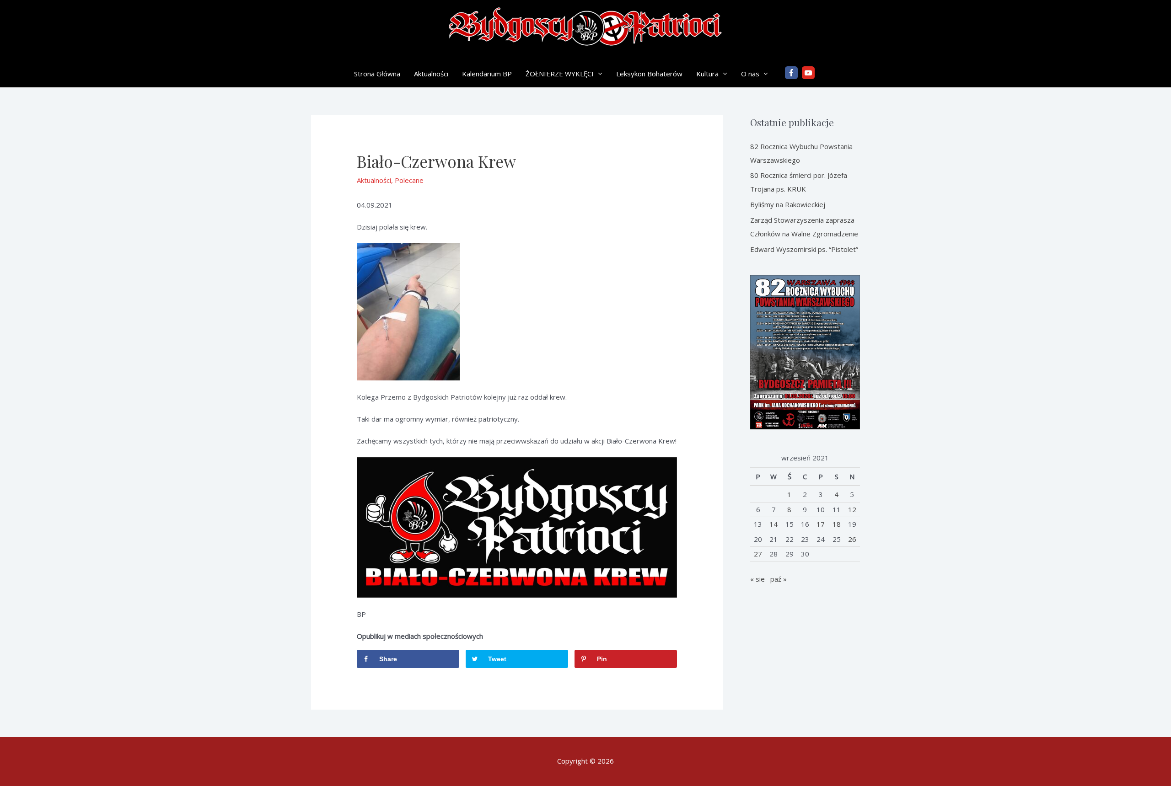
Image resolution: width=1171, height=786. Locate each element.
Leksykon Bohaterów (649, 73)
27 (758, 553)
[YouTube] (808, 72)
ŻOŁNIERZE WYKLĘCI (560, 73)
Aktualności (431, 73)
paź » (778, 578)
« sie (757, 578)
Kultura (707, 73)
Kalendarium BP (487, 73)
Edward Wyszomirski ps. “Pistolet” (804, 249)
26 (852, 539)
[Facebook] (791, 72)
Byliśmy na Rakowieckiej (787, 204)
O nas (750, 73)
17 (820, 524)
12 (852, 509)
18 (837, 524)
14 (773, 524)
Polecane (409, 180)
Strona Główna (377, 73)
